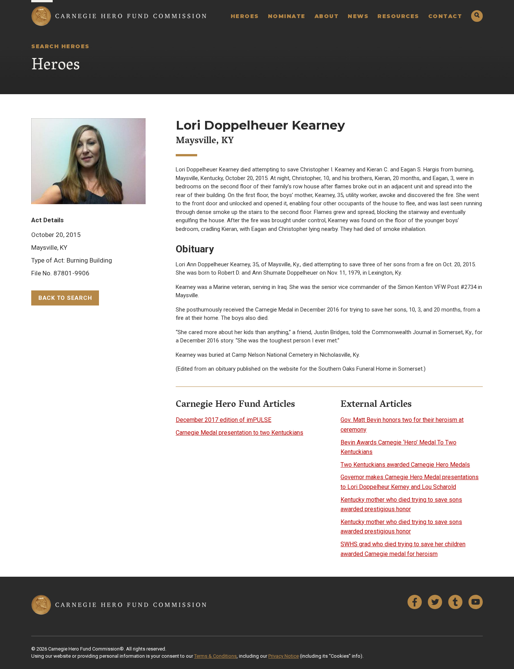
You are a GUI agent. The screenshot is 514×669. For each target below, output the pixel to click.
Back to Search (65, 298)
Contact (445, 16)
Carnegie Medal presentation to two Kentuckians (239, 432)
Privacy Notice (283, 656)
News (358, 16)
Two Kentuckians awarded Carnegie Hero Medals (405, 464)
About (327, 16)
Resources (398, 16)
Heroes (245, 16)
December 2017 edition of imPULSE (223, 419)
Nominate (287, 16)
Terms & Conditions (215, 656)
